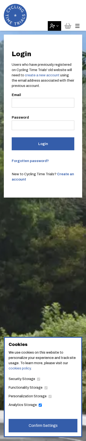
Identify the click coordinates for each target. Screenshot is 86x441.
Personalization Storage (28, 396)
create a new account (42, 75)
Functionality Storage (26, 387)
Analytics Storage (23, 405)
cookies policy (20, 368)
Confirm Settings (43, 425)
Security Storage (22, 379)
